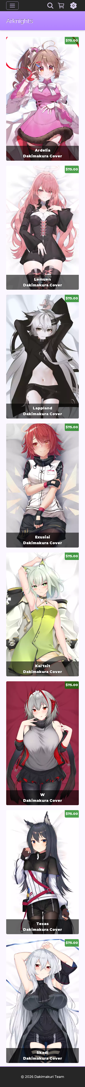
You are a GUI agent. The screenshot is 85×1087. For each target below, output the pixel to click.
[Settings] (73, 5)
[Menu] (12, 5)
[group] (42, 99)
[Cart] (61, 5)
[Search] (50, 5)
